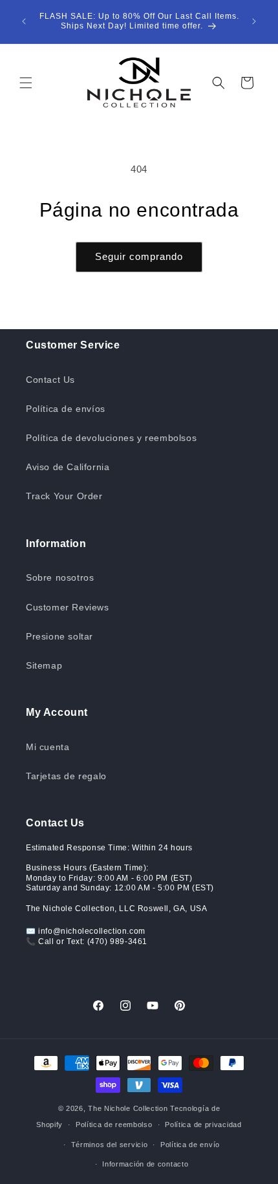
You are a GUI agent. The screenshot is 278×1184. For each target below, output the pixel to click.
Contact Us (50, 379)
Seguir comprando (139, 256)
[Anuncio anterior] (24, 21)
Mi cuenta (47, 747)
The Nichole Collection (127, 1108)
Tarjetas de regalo (66, 776)
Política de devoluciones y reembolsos (111, 438)
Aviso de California (67, 467)
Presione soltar (59, 636)
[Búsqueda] (218, 83)
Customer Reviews (67, 607)
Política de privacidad (203, 1124)
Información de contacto (145, 1164)
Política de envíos (65, 409)
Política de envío (190, 1144)
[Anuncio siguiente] (254, 21)
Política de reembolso (114, 1124)
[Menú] (26, 83)
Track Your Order (64, 496)
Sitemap (44, 665)
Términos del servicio (109, 1144)
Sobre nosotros (60, 577)
